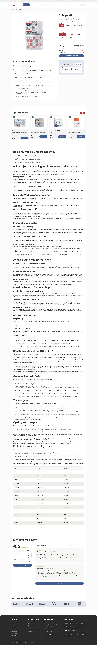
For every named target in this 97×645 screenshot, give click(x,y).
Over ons (35, 4)
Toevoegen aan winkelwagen (71, 55)
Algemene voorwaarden (16, 0)
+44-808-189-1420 (48, 629)
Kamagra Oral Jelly (55, 131)
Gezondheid (14, 621)
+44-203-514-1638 (48, 631)
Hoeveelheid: (61, 41)
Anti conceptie (14, 633)
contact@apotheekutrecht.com (52, 624)
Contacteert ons (42, 4)
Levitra (70, 131)
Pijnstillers (17, 9)
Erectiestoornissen (15, 625)
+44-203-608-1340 (81, 0)
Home (13, 9)
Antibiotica (14, 631)
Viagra (14, 131)
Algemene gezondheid (16, 627)
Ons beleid (25, 0)
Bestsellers (14, 635)
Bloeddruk (13, 629)
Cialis (32, 131)
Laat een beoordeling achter (22, 565)
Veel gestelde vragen (52, 4)
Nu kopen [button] (24, 138)
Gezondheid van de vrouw (17, 623)
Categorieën (26, 4)
